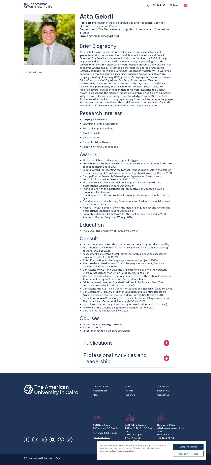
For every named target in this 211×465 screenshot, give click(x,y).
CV (25, 76)
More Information (125, 451)
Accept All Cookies (188, 447)
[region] (151, 450)
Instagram (35, 439)
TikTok (69, 439)
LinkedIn (44, 439)
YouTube (52, 439)
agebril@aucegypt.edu (104, 36)
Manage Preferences (188, 454)
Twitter (61, 439)
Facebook (26, 439)
